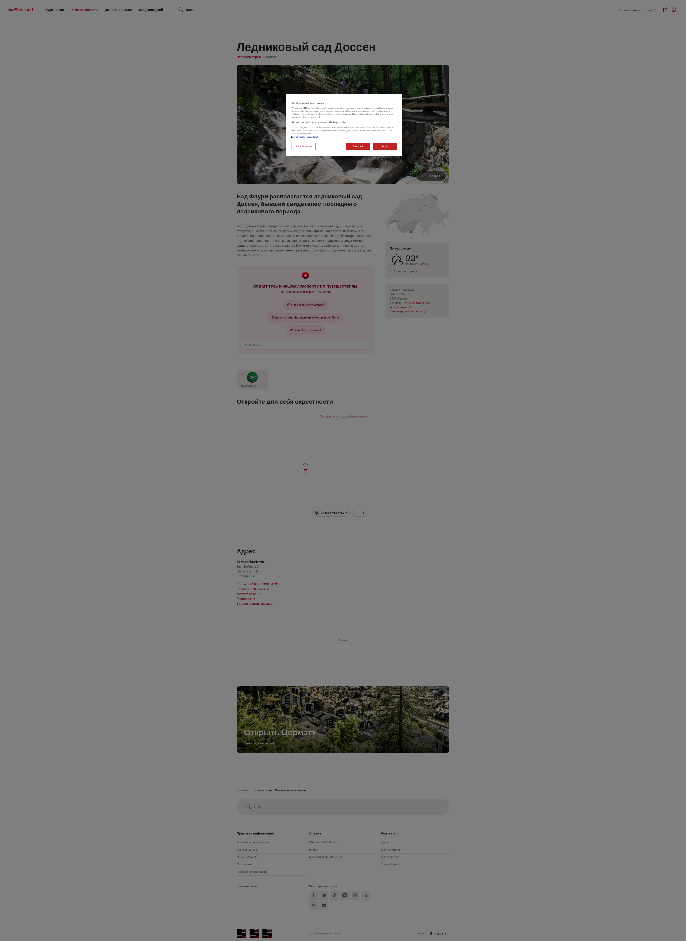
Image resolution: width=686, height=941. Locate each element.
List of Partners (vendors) (305, 137)
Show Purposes (303, 146)
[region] (344, 125)
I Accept (385, 146)
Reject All (358, 146)
